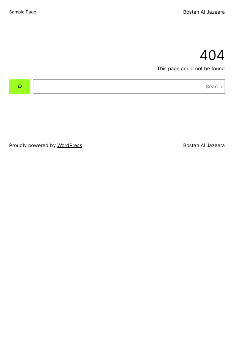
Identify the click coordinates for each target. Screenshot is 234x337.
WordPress (69, 145)
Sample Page (22, 12)
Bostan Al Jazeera (204, 12)
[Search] (19, 86)
